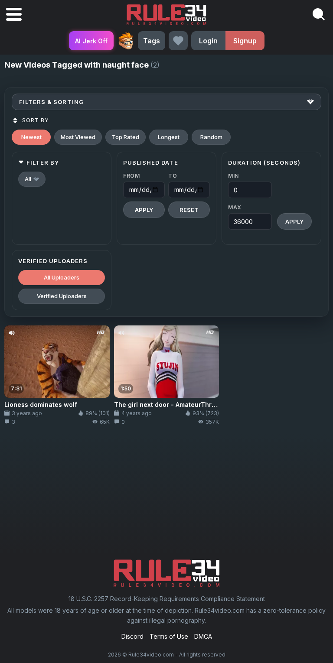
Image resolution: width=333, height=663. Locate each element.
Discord (132, 636)
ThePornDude (125, 40)
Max (235, 207)
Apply (144, 209)
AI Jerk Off (91, 41)
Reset (189, 209)
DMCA (203, 636)
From (131, 175)
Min (233, 175)
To (172, 175)
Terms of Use (169, 636)
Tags (151, 40)
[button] (32, 179)
